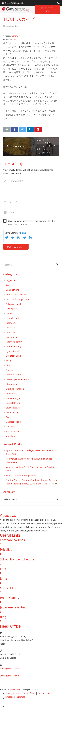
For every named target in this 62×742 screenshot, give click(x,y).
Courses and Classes (16, 294)
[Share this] (14, 129)
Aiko (14, 39)
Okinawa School (13, 374)
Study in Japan (13, 407)
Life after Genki (13, 355)
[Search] (59, 3)
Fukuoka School (13, 303)
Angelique (11, 280)
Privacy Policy (12, 693)
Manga (9, 360)
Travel (9, 417)
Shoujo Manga (13, 398)
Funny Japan (12, 308)
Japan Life (10, 327)
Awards (9, 285)
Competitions (12, 289)
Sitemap (21, 696)
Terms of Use (28, 693)
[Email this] (7, 129)
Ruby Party (11, 393)
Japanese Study (13, 346)
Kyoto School (12, 351)
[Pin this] (38, 129)
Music (9, 365)
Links (3, 578)
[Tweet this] (22, 129)
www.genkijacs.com (9, 675)
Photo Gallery (9, 598)
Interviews (11, 322)
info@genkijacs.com (9, 668)
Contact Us (8, 588)
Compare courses (12, 540)
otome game (12, 384)
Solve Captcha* (15, 232)
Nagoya (10, 369)
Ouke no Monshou (15, 388)
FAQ (3, 569)
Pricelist (6, 550)
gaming (9, 313)
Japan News (12, 332)
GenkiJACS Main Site (14, 2)
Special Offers (13, 402)
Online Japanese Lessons (18, 379)
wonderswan (12, 431)
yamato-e (11, 435)
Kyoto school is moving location (21, 475)
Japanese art (12, 336)
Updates (10, 426)
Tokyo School (12, 412)
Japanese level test (13, 607)
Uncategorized (13, 421)
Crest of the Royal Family (18, 299)
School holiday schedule (17, 559)
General (15, 36)
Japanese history (14, 341)
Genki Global (16, 689)
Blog (3, 617)
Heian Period (12, 318)
